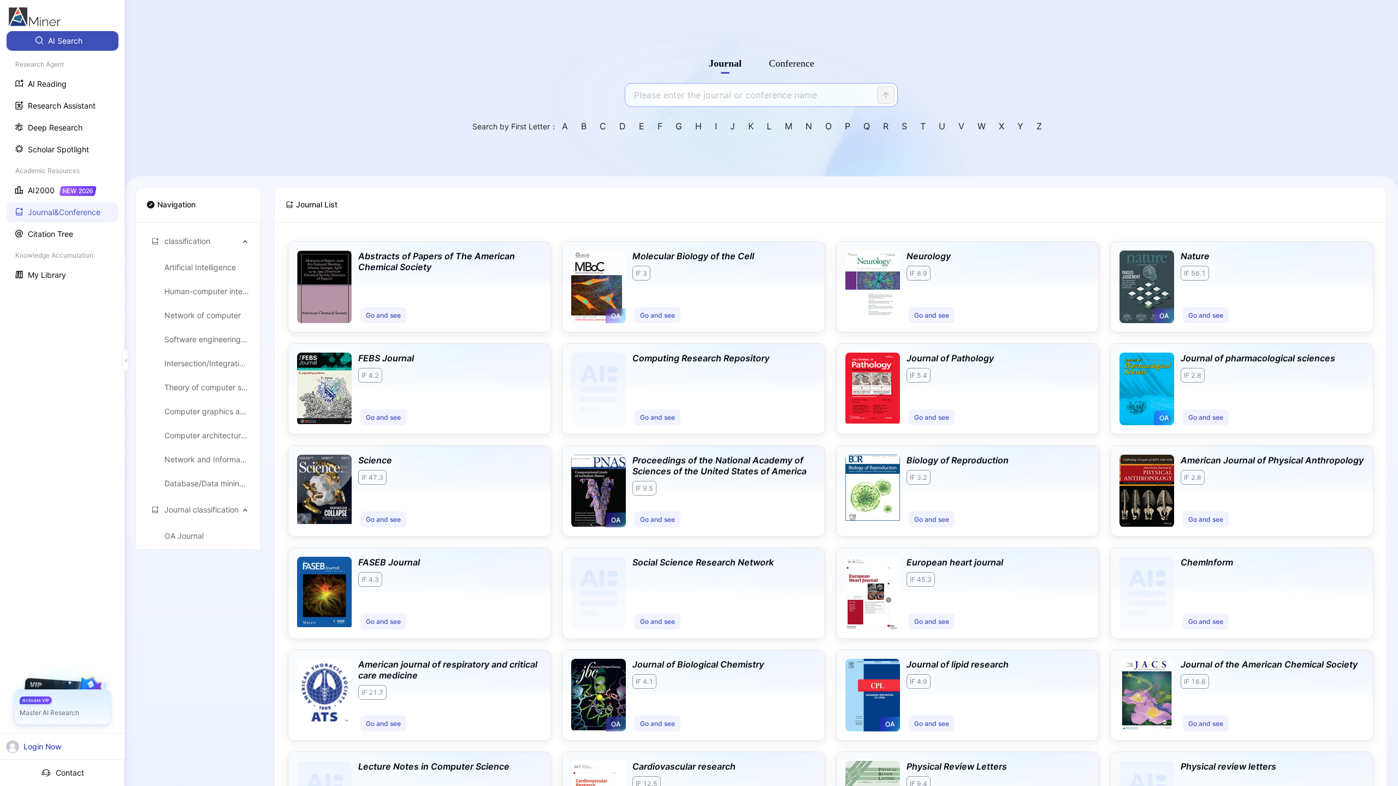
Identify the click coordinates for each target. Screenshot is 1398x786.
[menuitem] (63, 41)
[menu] (62, 159)
